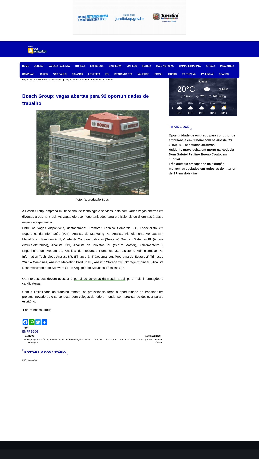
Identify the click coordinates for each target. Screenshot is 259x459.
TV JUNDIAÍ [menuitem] (207, 74)
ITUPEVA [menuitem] (80, 66)
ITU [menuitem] (107, 74)
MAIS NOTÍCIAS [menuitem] (165, 66)
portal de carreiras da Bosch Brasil (99, 278)
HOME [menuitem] (25, 66)
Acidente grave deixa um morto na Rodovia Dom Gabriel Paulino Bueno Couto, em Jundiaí (201, 154)
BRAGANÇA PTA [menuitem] (123, 74)
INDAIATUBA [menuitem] (227, 66)
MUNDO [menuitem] (172, 74)
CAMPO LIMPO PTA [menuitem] (190, 66)
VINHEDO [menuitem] (132, 66)
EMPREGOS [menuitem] (97, 66)
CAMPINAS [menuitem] (28, 74)
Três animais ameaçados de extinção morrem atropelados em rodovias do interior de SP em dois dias (202, 168)
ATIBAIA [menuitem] (210, 66)
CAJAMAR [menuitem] (77, 74)
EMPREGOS (44, 79)
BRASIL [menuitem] (159, 74)
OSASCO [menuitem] (224, 74)
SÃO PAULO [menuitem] (60, 74)
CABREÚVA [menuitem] (115, 66)
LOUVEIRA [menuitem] (94, 74)
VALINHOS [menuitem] (143, 74)
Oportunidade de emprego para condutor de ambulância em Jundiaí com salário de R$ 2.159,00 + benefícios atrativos (202, 140)
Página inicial (28, 79)
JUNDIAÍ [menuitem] (38, 66)
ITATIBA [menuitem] (146, 66)
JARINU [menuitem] (44, 74)
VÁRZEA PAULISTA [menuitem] (59, 66)
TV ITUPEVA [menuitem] (189, 74)
